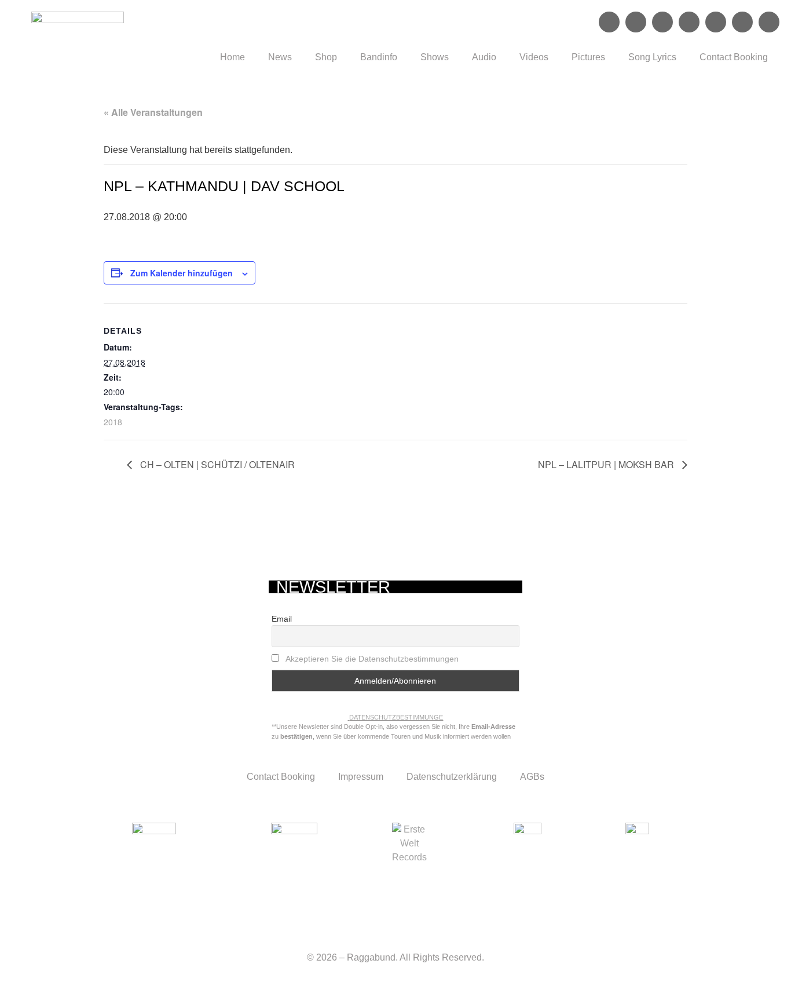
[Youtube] (715, 22)
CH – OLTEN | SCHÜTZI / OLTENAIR (216, 464)
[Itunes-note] (769, 22)
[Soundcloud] (689, 22)
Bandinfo (378, 57)
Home (232, 57)
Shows (434, 57)
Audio (484, 57)
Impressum (360, 777)
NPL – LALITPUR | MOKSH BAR (607, 464)
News (280, 57)
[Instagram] (635, 22)
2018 (113, 422)
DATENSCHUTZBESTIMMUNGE (396, 717)
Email (282, 618)
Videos (533, 57)
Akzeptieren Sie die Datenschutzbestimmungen (372, 658)
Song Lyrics (652, 57)
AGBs (532, 777)
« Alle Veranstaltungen (153, 112)
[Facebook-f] (609, 22)
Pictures (588, 57)
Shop (326, 57)
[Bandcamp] (742, 22)
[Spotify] (662, 22)
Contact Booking (734, 57)
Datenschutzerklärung (452, 777)
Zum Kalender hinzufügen (181, 273)
